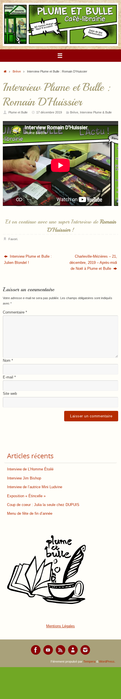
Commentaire (15, 312)
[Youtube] (48, 650)
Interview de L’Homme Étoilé (30, 469)
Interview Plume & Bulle (96, 112)
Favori (12, 239)
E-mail (9, 377)
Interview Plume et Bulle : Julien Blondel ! (28, 259)
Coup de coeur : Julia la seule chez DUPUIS (43, 505)
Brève (17, 71)
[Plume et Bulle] (36, 650)
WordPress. (107, 661)
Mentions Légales (60, 626)
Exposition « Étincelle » (26, 496)
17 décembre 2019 (49, 112)
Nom (8, 361)
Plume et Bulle (18, 112)
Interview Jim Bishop (24, 478)
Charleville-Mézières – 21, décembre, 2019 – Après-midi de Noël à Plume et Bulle (93, 263)
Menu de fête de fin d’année (29, 514)
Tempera (89, 661)
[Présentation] (73, 650)
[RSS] (60, 650)
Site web (10, 394)
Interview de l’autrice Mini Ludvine (34, 487)
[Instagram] (85, 650)
